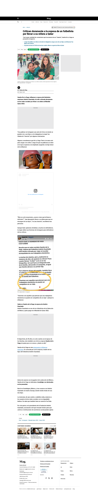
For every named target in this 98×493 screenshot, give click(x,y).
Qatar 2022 (42, 420)
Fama (62, 471)
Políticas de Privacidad (45, 463)
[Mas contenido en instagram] (51, 478)
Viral (20, 420)
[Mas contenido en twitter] (49, 478)
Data (71, 467)
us (61, 467)
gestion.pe (39, 488)
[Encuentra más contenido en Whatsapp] (24, 49)
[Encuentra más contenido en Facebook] (18, 49)
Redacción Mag (23, 90)
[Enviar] (18, 22)
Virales (62, 474)
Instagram (24, 420)
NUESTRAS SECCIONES (65, 461)
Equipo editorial (23, 465)
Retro (71, 471)
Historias (63, 478)
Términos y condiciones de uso (47, 461)
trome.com (51, 488)
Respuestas (63, 463)
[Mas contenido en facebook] (46, 478)
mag (74, 488)
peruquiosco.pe (67, 488)
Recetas (72, 474)
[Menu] (18, 18)
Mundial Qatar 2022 (33, 420)
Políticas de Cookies (44, 466)
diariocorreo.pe (59, 488)
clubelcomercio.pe (31, 488)
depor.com (45, 488)
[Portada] (23, 464)
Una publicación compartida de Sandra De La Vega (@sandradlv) (35, 211)
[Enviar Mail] (18, 90)
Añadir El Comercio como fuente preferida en (63, 27)
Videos (71, 463)
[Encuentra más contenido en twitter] (21, 49)
